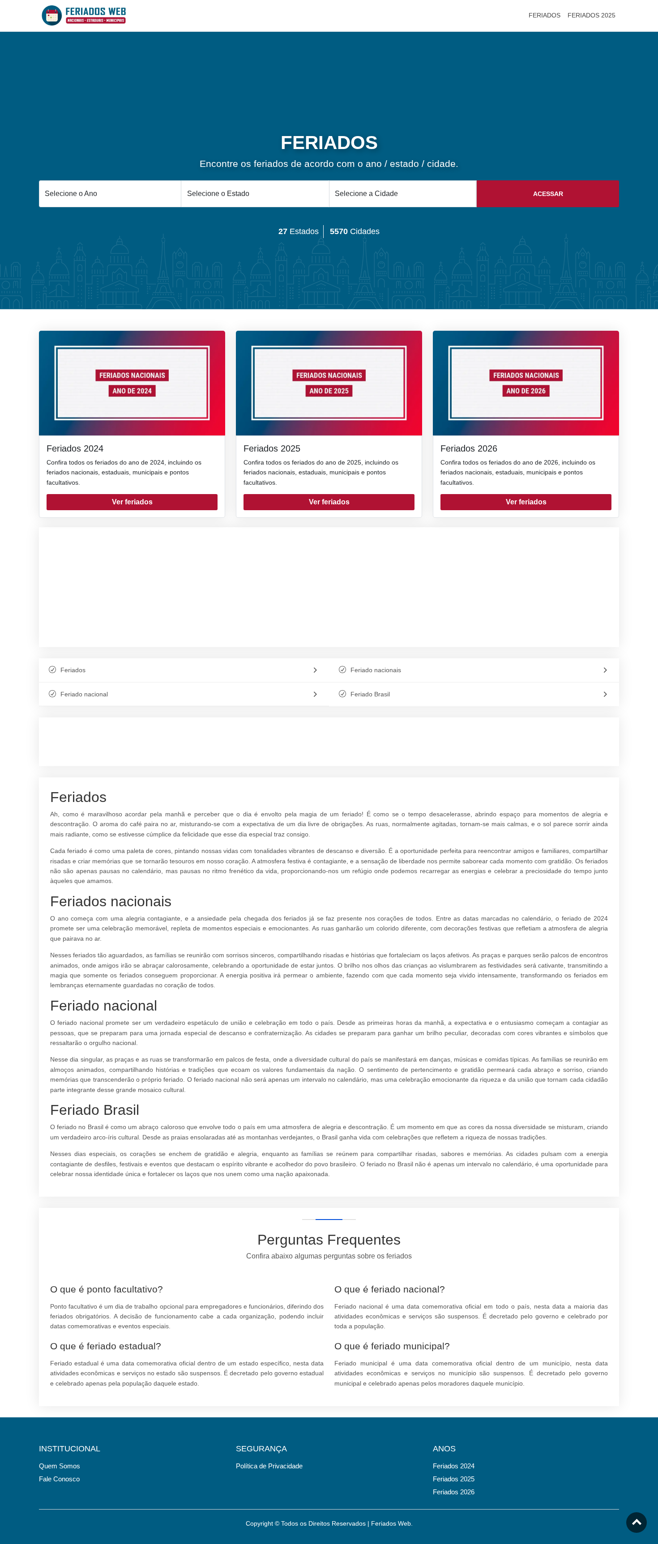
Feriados (72, 670)
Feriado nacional (84, 694)
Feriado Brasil (370, 694)
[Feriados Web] (83, 14)
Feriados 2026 (468, 448)
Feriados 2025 (272, 448)
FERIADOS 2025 (591, 15)
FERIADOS (544, 15)
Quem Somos (59, 1466)
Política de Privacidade (269, 1466)
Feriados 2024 (75, 448)
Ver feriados (132, 502)
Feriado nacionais (375, 670)
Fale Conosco (59, 1479)
